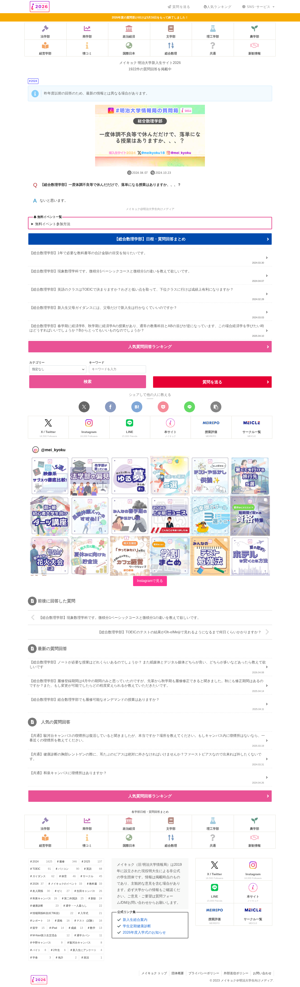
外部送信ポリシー (236, 973)
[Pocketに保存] (163, 406)
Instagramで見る (150, 581)
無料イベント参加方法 (52, 224)
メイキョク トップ (154, 973)
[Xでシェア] (84, 406)
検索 (88, 381)
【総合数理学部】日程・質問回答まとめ (150, 239)
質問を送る (212, 382)
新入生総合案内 (135, 920)
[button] (215, 406)
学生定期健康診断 (137, 926)
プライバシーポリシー (203, 973)
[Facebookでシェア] (110, 406)
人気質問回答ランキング (150, 346)
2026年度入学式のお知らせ (144, 932)
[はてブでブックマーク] (136, 406)
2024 (34, 81)
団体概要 (178, 973)
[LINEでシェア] (189, 406)
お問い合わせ (262, 973)
